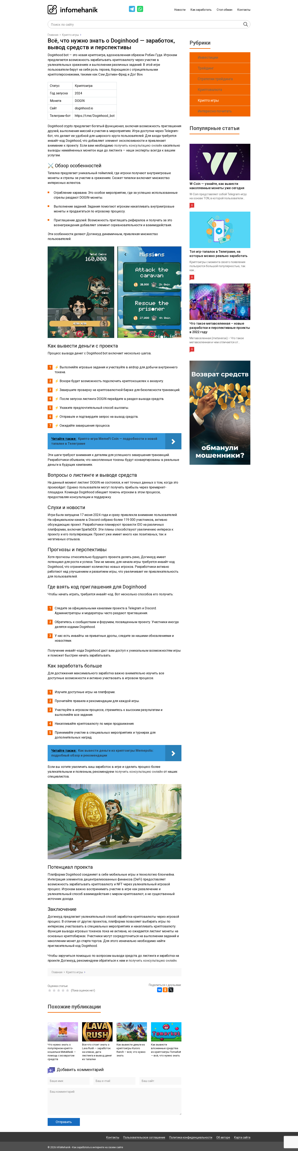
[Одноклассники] (165, 989)
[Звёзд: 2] (54, 990)
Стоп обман (224, 9)
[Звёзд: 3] (59, 990)
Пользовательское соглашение (144, 1137)
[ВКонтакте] (159, 989)
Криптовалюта (210, 89)
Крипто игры (208, 100)
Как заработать (201, 9)
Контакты (243, 9)
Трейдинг (206, 68)
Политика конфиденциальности (190, 1137)
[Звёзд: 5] (67, 990)
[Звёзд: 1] (50, 990)
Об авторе (223, 1137)
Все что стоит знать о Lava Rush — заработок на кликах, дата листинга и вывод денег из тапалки (97, 1052)
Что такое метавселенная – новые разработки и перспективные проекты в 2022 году (220, 328)
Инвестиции (208, 57)
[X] (170, 989)
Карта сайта (242, 1137)
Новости (179, 9)
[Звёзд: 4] (63, 990)
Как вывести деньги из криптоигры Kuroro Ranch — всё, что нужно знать (131, 1050)
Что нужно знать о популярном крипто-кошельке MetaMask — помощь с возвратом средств (62, 1052)
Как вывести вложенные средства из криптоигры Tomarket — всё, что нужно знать (166, 1050)
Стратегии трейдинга (215, 79)
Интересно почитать (215, 111)
